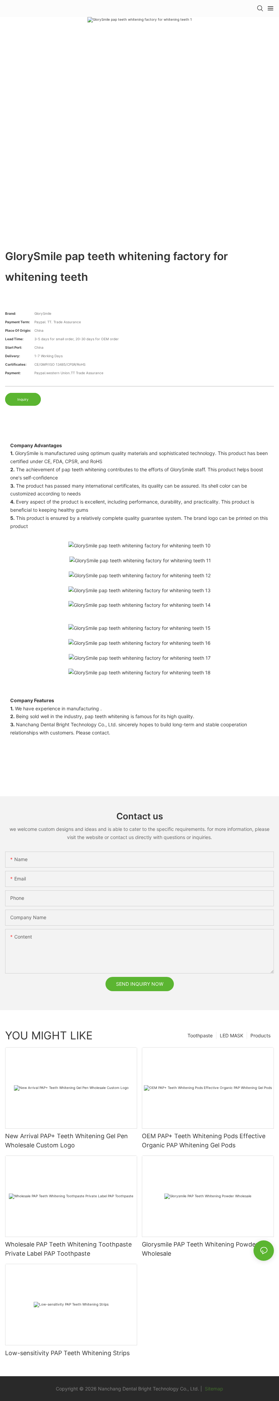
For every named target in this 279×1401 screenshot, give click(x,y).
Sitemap (213, 1388)
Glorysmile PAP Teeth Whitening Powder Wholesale (200, 1249)
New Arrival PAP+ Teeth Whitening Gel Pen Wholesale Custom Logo (66, 1140)
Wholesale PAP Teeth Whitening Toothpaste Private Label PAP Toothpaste (68, 1249)
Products (260, 1035)
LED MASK (231, 1035)
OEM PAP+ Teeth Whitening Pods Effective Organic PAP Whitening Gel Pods (203, 1140)
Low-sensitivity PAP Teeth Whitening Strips (67, 1353)
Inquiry (23, 399)
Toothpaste (200, 1035)
